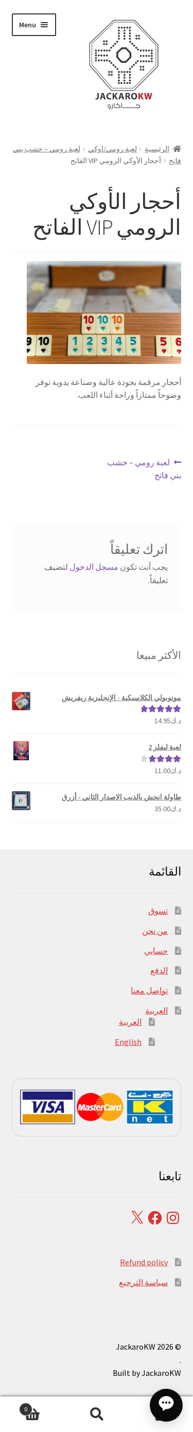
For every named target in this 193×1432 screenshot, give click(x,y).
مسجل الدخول (93, 567)
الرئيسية (157, 148)
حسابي (156, 951)
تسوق (158, 910)
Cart (44, 1405)
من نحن (155, 930)
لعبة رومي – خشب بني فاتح (144, 469)
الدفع (159, 970)
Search (96, 1414)
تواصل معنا (149, 990)
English (128, 1042)
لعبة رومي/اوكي (112, 148)
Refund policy (144, 1262)
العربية (156, 1010)
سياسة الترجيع (143, 1282)
